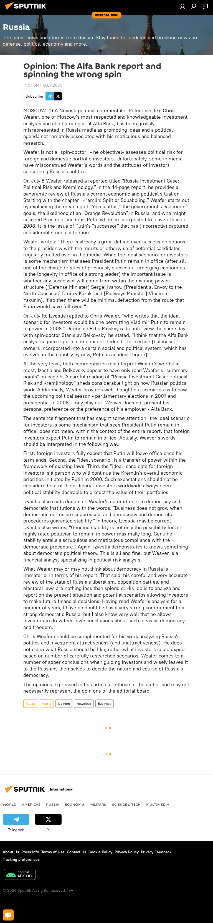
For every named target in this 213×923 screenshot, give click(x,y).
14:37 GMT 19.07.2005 (42, 85)
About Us (11, 851)
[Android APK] (20, 875)
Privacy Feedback (156, 851)
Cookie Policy (100, 851)
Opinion (64, 703)
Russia (31, 703)
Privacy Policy (127, 851)
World (46, 703)
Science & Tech (126, 804)
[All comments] (8, 915)
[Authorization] (182, 6)
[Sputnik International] (27, 10)
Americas (31, 804)
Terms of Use (53, 851)
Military (98, 804)
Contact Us (76, 851)
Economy (74, 804)
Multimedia (157, 804)
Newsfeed (84, 703)
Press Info (30, 851)
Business (104, 703)
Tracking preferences (21, 859)
